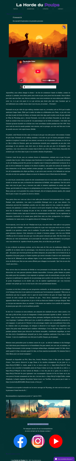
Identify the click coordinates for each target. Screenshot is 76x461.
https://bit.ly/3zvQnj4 (54, 376)
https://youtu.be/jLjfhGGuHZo (15, 382)
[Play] (24, 87)
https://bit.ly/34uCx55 (59, 365)
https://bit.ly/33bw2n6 (13, 373)
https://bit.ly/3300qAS (13, 371)
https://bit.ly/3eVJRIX (13, 365)
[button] (45, 9)
